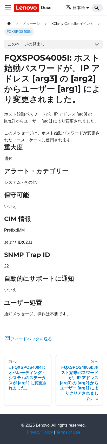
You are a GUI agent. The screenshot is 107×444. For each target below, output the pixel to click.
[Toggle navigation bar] (8, 8)
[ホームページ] (9, 24)
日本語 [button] (78, 7)
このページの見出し (26, 44)
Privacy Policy (40, 432)
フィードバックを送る (31, 339)
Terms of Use (68, 432)
